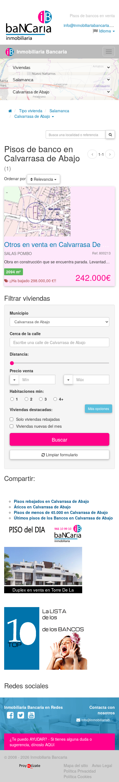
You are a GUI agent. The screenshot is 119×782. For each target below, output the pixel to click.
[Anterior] (92, 154)
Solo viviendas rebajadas (38, 419)
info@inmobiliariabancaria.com (91, 25)
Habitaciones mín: (27, 391)
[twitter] (20, 716)
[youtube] (31, 716)
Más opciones (98, 408)
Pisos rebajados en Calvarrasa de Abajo (51, 501)
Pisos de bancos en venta (92, 15)
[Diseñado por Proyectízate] (29, 765)
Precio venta (21, 370)
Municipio (19, 313)
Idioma (105, 31)
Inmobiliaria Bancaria (41, 51)
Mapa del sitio (76, 765)
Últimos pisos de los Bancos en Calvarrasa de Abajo (63, 518)
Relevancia (43, 179)
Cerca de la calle (25, 333)
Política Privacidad (80, 771)
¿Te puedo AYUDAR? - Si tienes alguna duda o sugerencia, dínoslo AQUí (51, 741)
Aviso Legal (102, 765)
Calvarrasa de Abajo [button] (32, 116)
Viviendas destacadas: (31, 409)
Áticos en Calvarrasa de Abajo (42, 507)
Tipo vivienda (30, 110)
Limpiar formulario (61, 454)
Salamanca (59, 110)
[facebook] (10, 716)
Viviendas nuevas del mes (39, 426)
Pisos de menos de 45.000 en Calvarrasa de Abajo (61, 512)
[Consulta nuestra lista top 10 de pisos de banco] (59, 641)
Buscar (59, 439)
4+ (61, 399)
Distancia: (19, 354)
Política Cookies (78, 776)
